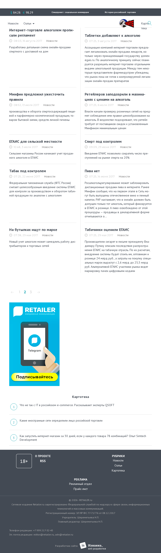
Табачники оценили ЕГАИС (107, 229)
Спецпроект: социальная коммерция (70, 12)
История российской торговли (120, 12)
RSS (43, 461)
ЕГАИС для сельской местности (35, 141)
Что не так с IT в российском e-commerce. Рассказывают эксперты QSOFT (67, 405)
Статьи (27, 23)
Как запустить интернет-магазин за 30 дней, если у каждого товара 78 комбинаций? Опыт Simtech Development (83, 438)
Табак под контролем (27, 170)
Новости (13, 23)
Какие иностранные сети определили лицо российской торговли (61, 420)
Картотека (118, 470)
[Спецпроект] (126, 21)
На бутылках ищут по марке (33, 229)
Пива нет (92, 170)
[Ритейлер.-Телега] (34, 304)
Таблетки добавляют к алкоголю (112, 35)
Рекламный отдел (80, 484)
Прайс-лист (81, 489)
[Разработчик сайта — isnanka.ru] (93, 546)
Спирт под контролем (103, 141)
